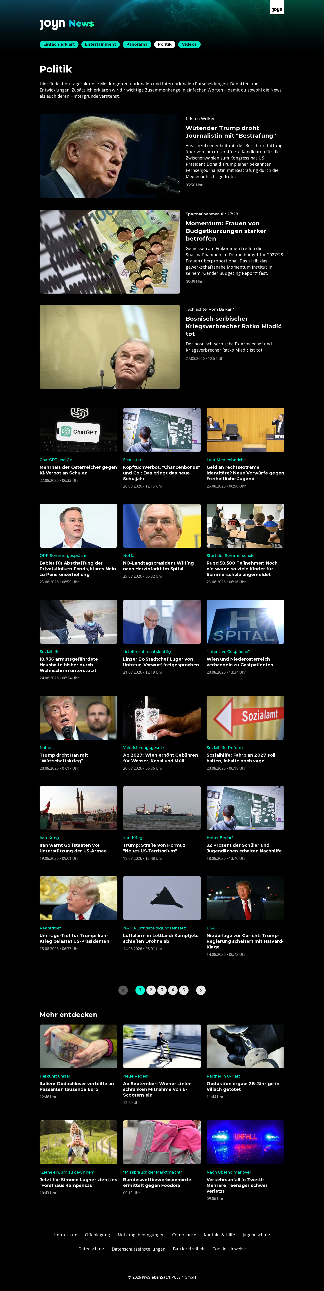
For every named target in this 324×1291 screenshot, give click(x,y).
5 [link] (184, 990)
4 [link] (172, 990)
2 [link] (151, 990)
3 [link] (162, 990)
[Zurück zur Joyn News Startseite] (67, 25)
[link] (201, 990)
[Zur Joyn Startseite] (277, 7)
